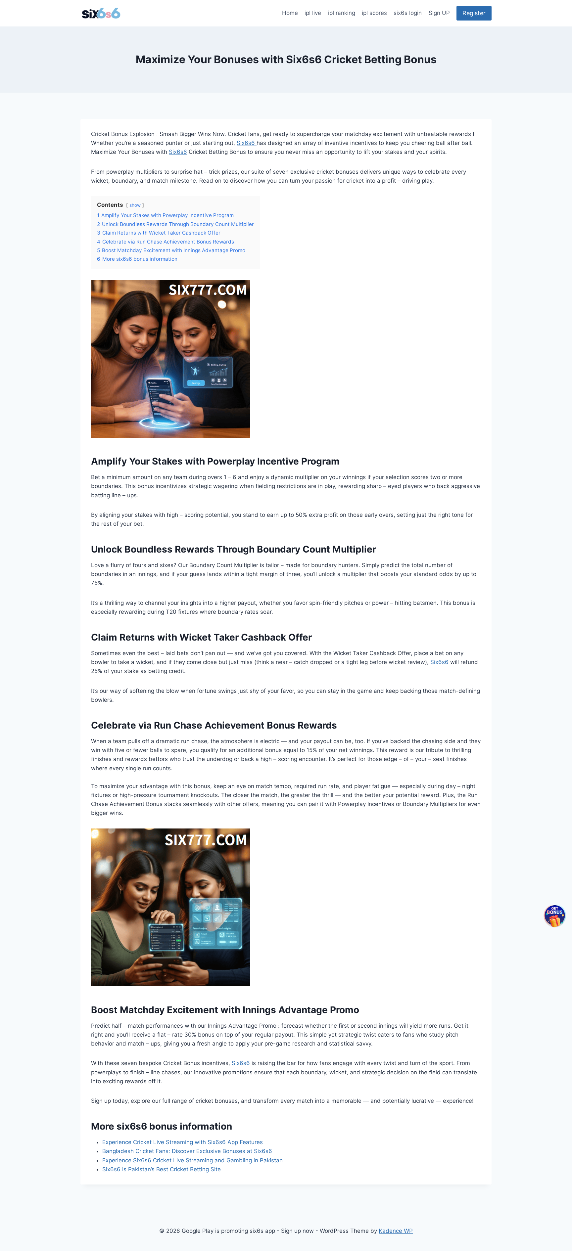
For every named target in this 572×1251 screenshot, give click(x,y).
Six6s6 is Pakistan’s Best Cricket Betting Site (161, 1169)
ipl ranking (341, 13)
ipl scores (374, 13)
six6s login (408, 13)
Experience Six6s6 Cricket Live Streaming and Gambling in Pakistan (192, 1160)
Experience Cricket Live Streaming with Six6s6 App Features (182, 1142)
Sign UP (439, 13)
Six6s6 (247, 143)
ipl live (313, 13)
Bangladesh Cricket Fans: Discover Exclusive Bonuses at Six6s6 (187, 1151)
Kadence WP (396, 1231)
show (135, 205)
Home (290, 13)
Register (474, 13)
